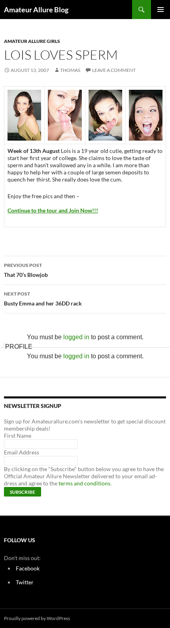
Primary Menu (160, 9)
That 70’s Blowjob (26, 270)
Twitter (25, 582)
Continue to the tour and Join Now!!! (53, 210)
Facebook (28, 568)
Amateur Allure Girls (32, 41)
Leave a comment (114, 70)
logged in (76, 337)
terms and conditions (84, 483)
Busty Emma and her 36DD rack (43, 299)
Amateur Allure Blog (36, 9)
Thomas (70, 70)
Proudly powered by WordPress (37, 618)
